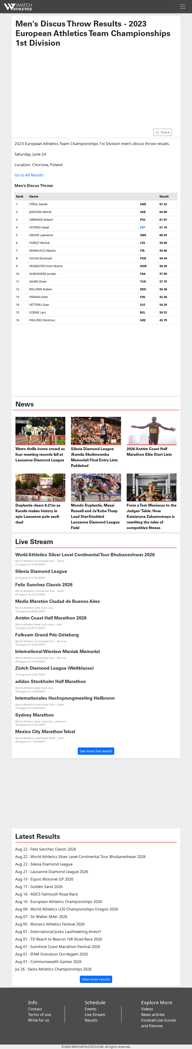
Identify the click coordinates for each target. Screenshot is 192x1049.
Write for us (38, 1020)
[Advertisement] (96, 90)
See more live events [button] (96, 751)
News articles (153, 1014)
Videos (147, 1009)
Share (165, 132)
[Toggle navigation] (182, 6)
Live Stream (95, 1014)
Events (90, 1009)
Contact (35, 1009)
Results (91, 1020)
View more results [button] (96, 979)
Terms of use (39, 1014)
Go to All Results (29, 175)
